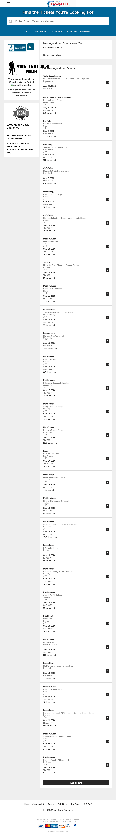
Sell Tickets (63, 804)
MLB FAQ (87, 804)
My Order (75, 804)
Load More (76, 782)
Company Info (38, 804)
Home (27, 804)
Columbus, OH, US (53, 47)
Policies (51, 804)
